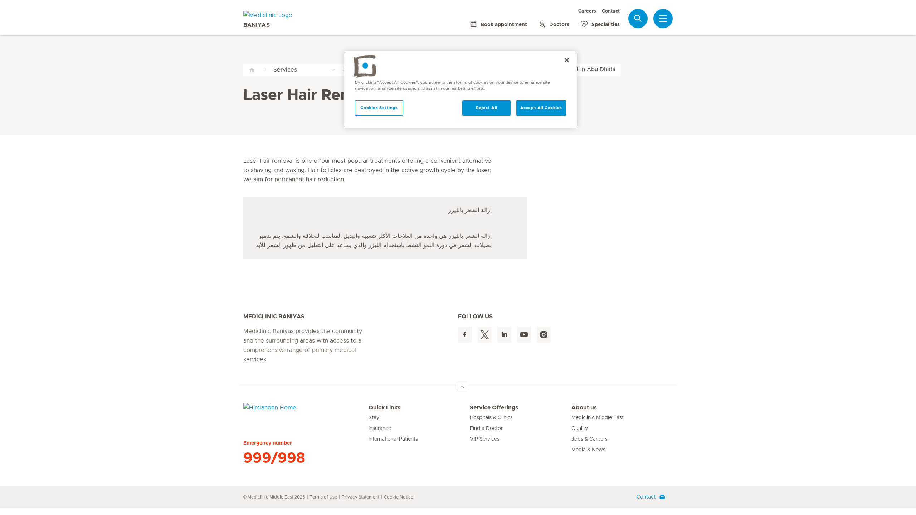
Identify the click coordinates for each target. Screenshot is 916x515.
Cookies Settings (379, 108)
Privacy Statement (360, 497)
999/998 (274, 458)
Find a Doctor (486, 428)
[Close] (567, 60)
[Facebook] (465, 335)
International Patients (393, 439)
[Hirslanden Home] (306, 412)
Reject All (486, 108)
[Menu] (663, 18)
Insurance (380, 428)
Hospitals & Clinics (491, 417)
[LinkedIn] (504, 335)
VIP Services (485, 439)
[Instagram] (544, 335)
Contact (611, 11)
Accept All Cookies (541, 108)
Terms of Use (323, 497)
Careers (587, 11)
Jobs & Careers (589, 439)
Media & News (588, 449)
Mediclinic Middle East (597, 417)
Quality (579, 428)
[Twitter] (485, 335)
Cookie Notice (398, 497)
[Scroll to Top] (462, 386)
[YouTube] (524, 335)
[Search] (638, 18)
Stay (374, 417)
